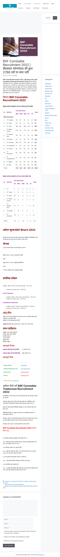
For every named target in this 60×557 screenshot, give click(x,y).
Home (46, 101)
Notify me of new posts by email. (14, 541)
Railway (47, 113)
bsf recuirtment (25, 368)
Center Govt (37, 3)
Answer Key (48, 88)
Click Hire (16, 380)
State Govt (21, 481)
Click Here (24, 365)
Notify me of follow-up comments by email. (17, 537)
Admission (48, 83)
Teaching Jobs (49, 128)
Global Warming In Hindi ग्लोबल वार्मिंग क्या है (14, 484)
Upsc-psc (5, 482)
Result (47, 118)
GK (46, 98)
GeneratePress (40, 554)
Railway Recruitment (51, 115)
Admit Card (48, 86)
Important (48, 103)
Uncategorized (32, 481)
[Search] (55, 18)
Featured (47, 96)
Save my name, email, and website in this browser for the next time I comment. (20, 532)
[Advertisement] (20, 23)
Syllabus (26, 481)
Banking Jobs (49, 91)
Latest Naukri (27, 3)
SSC (46, 120)
